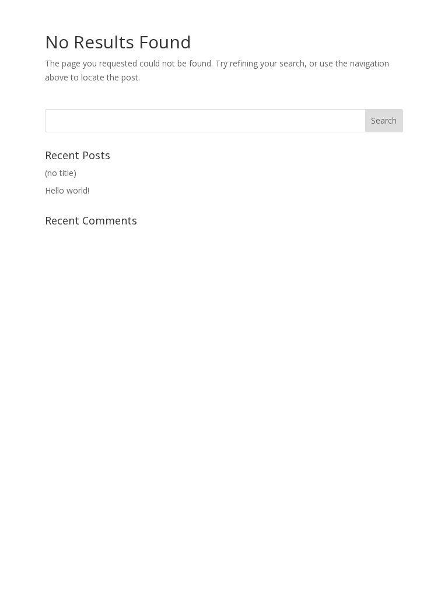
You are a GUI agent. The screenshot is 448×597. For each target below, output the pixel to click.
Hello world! (67, 190)
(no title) (60, 172)
